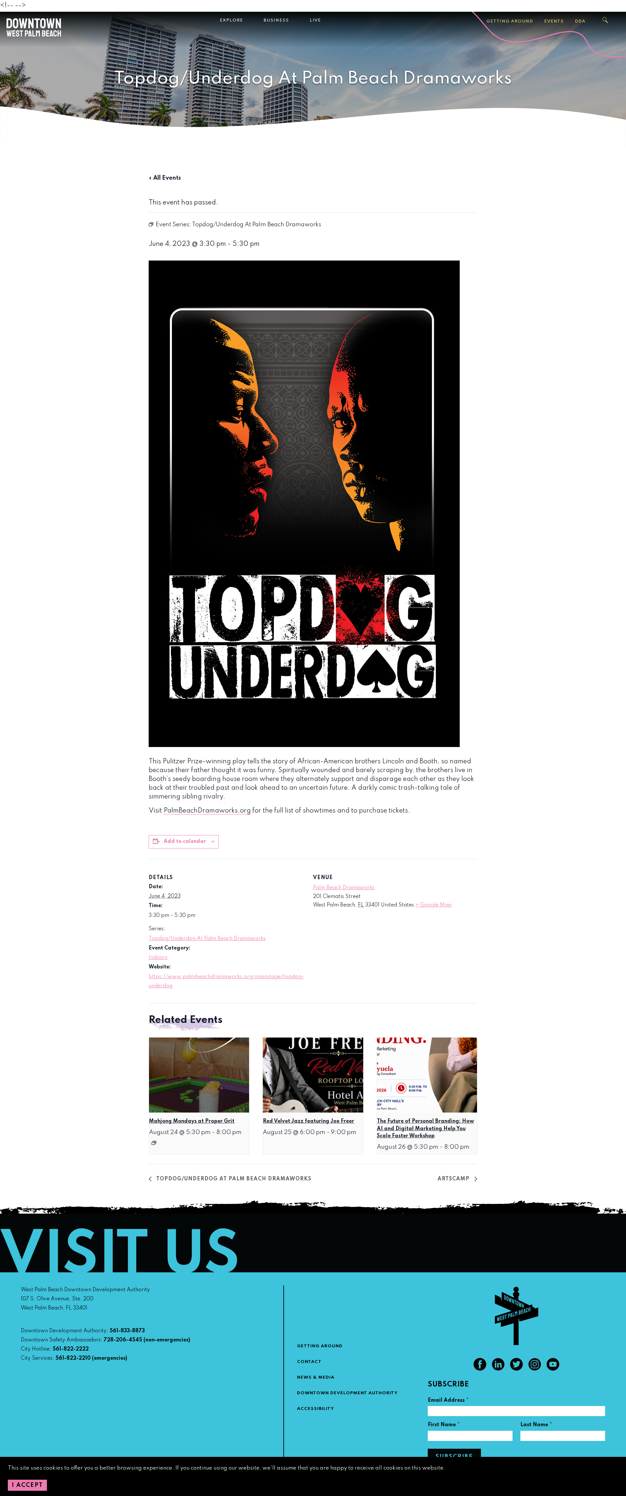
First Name (444, 1425)
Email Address (448, 1401)
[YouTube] (552, 1369)
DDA (580, 21)
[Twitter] (516, 1369)
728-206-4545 (123, 1340)
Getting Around (509, 21)
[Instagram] (534, 1369)
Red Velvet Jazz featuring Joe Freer (308, 1121)
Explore (231, 20)
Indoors (158, 957)
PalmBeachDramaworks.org (207, 811)
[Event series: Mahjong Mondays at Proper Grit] (154, 1143)
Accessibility (315, 1409)
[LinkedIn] (498, 1369)
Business (276, 20)
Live (315, 20)
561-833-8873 (127, 1331)
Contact (309, 1362)
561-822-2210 (73, 1358)
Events (554, 21)
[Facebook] (479, 1369)
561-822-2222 (70, 1349)
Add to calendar (185, 841)
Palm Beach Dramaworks (344, 887)
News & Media (316, 1377)
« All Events (165, 178)
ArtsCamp (454, 1179)
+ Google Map (433, 905)
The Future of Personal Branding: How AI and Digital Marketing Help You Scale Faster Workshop (425, 1129)
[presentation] (199, 1075)
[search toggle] (605, 20)
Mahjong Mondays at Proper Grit (191, 1121)
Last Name (536, 1425)
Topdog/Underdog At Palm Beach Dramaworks (207, 938)
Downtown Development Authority (347, 1393)
